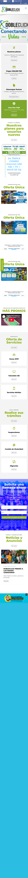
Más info (14, 362)
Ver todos (14, 139)
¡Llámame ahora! (2, 265)
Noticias (16, 566)
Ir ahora (14, 78)
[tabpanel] (14, 161)
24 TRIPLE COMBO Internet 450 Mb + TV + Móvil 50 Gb (14, 164)
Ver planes (14, 60)
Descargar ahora (14, 96)
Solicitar (14, 115)
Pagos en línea (18, 1)
